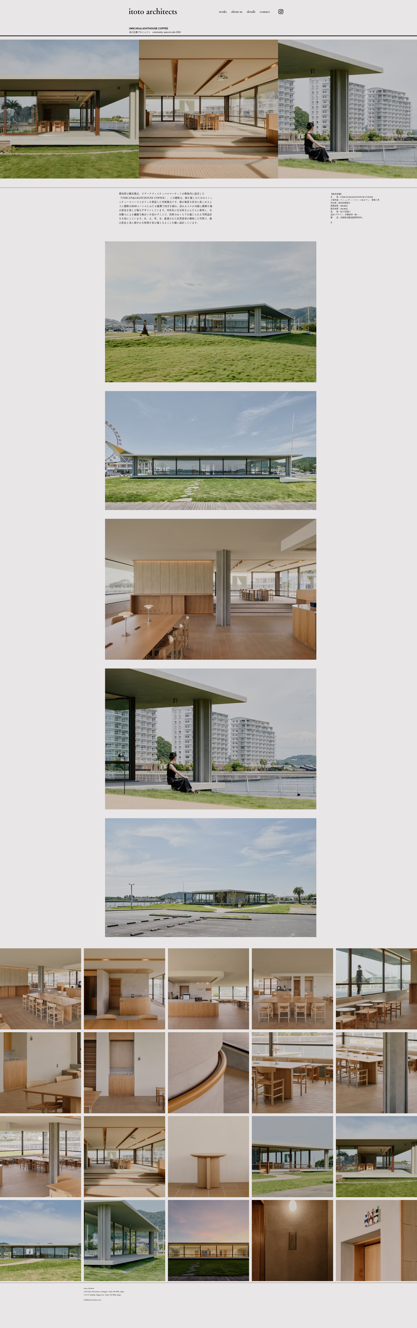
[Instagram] (281, 11)
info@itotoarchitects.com (92, 1300)
